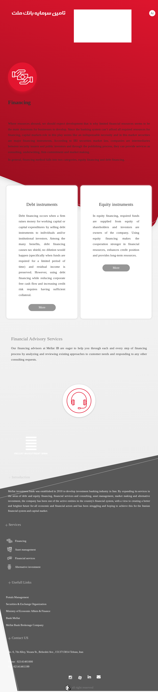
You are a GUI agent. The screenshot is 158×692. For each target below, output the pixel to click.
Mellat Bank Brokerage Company (25, 625)
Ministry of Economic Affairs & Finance (28, 611)
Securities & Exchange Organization (26, 604)
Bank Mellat (13, 618)
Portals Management (17, 597)
